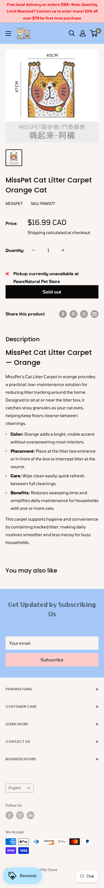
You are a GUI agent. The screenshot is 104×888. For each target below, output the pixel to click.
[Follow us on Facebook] (9, 815)
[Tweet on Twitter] (84, 314)
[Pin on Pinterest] (73, 314)
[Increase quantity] (63, 250)
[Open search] (72, 33)
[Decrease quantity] (33, 250)
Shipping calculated (47, 232)
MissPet (14, 203)
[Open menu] (8, 33)
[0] (93, 33)
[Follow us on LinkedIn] (30, 815)
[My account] (82, 33)
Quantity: (15, 250)
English (15, 788)
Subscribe (52, 659)
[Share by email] (94, 314)
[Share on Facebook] (63, 314)
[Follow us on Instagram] (20, 815)
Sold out (52, 291)
